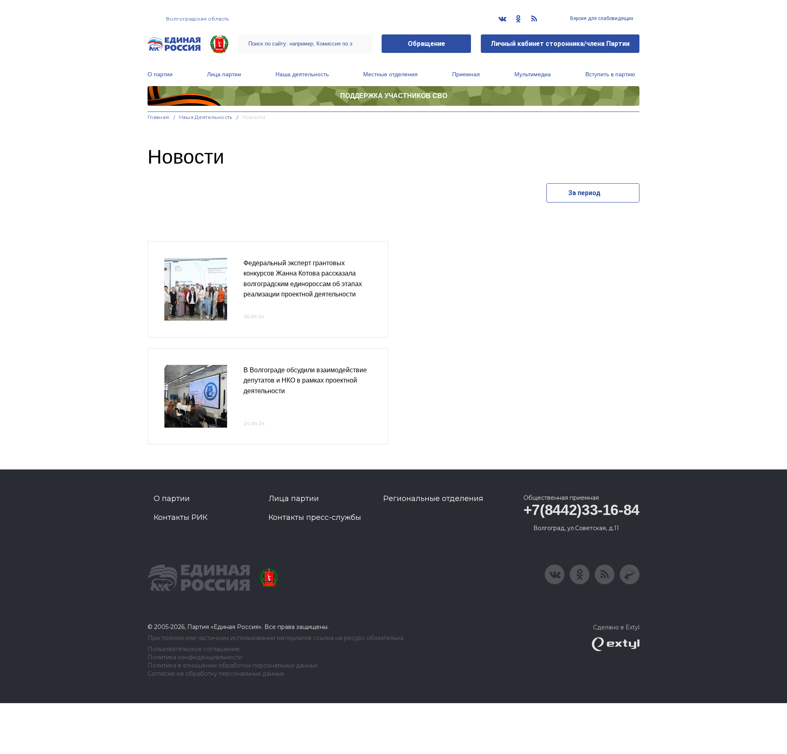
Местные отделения (390, 74)
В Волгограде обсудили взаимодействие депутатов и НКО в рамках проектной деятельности (305, 380)
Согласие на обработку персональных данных (216, 673)
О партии (160, 74)
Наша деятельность (302, 74)
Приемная (466, 74)
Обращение (426, 44)
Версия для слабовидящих (601, 18)
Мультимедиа (532, 74)
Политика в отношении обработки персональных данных (233, 665)
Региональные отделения (433, 498)
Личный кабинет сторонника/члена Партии (560, 44)
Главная (158, 117)
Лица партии (224, 74)
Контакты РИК (180, 517)
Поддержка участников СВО (393, 95)
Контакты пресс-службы (314, 517)
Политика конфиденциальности (195, 657)
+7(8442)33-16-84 (581, 509)
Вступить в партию (610, 74)
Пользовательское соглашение (194, 649)
